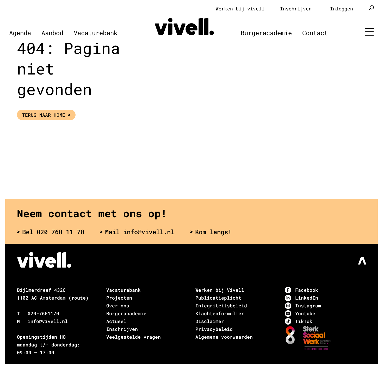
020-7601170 (43, 313)
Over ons (117, 305)
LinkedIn (306, 298)
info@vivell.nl (48, 321)
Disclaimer (209, 321)
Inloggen (341, 8)
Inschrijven (296, 8)
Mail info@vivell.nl (139, 232)
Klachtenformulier (219, 313)
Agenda (20, 33)
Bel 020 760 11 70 (53, 232)
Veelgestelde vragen (133, 337)
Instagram (308, 305)
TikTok (303, 321)
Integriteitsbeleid (221, 305)
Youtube (305, 313)
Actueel (116, 321)
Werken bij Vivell (219, 290)
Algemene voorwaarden (224, 337)
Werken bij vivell (240, 8)
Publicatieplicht (218, 298)
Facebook (306, 290)
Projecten (119, 298)
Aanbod (52, 33)
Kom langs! (213, 232)
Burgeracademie (266, 33)
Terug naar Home (43, 115)
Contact (315, 33)
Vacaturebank (96, 33)
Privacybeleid (214, 329)
